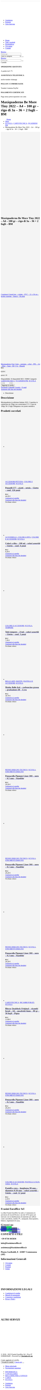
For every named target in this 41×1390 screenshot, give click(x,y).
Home (7, 40)
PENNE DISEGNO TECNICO (16, 770)
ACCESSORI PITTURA (14, 482)
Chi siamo (8, 46)
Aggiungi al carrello (8, 385)
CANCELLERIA (11, 1374)
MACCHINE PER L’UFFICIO (16, 1376)
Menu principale (11, 1366)
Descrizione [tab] (9, 393)
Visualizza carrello (7, 1362)
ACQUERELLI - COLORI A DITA (18, 537)
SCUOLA (32, 381)
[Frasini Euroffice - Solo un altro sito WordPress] (20, 37)
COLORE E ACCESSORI (14, 626)
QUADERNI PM (22, 381)
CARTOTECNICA (8, 381)
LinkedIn (11, 387)
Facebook (4, 387)
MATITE (19, 681)
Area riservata (10, 24)
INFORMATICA (11, 1372)
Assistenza (9, 20)
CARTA (8, 1378)
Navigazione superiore (13, 1368)
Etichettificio (9, 44)
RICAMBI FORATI (27, 1002)
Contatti (8, 48)
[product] (22, 447)
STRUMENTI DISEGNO (14, 772)
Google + (18, 387)
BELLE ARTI (10, 681)
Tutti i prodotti (10, 42)
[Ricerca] (23, 56)
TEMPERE (9, 628)
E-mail (24, 387)
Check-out (18, 1362)
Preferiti (8, 22)
